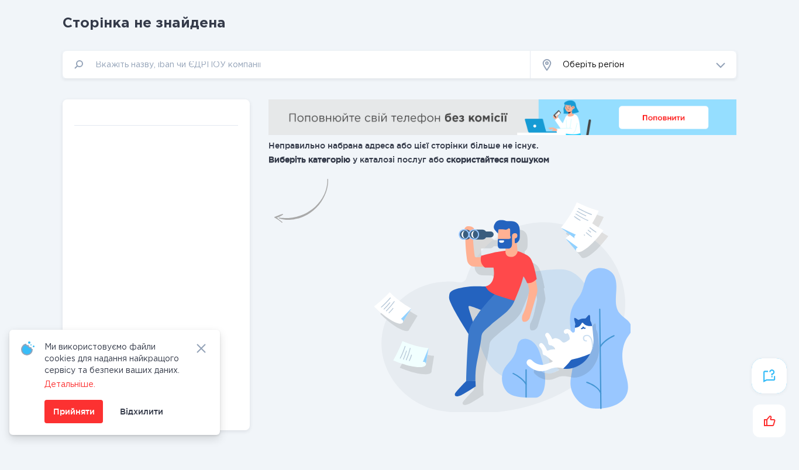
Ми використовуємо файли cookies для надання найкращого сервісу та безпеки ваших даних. (112, 359)
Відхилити (141, 411)
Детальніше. (69, 384)
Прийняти (74, 411)
